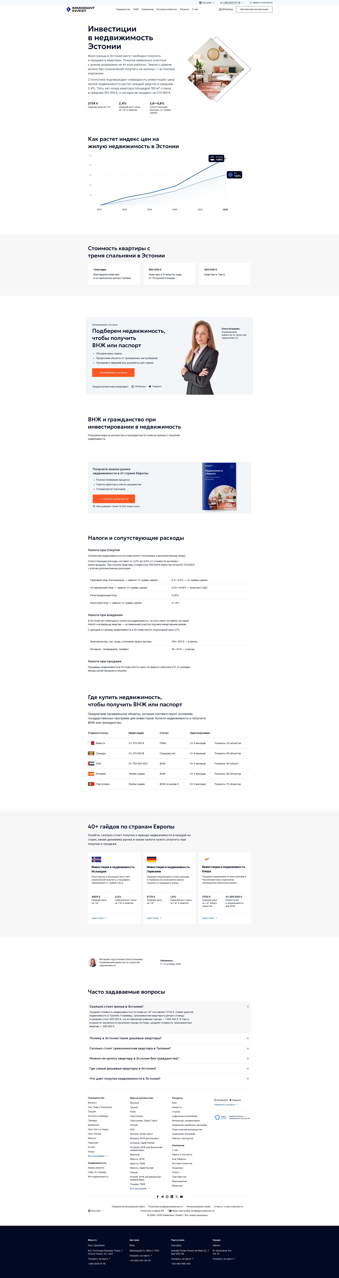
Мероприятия (179, 1181)
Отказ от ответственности (228, 1206)
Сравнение (147, 9)
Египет (91, 1147)
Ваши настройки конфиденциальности (193, 1210)
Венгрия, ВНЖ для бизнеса (144, 1138)
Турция (92, 1111)
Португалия (103, 784)
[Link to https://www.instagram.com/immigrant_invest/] (167, 1196)
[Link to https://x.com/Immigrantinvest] (176, 1196)
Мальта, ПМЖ (137, 1163)
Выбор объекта (96, 1167)
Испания (101, 773)
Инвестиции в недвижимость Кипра (223, 869)
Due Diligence (179, 1159)
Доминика (93, 1125)
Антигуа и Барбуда (98, 1116)
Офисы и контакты (182, 1154)
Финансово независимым (186, 1120)
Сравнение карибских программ (189, 1125)
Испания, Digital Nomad (142, 1143)
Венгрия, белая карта (141, 1134)
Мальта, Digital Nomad (141, 1168)
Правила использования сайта (128, 1206)
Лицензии (177, 1168)
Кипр (132, 1111)
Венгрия (134, 1102)
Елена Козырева (133, 959)
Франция (134, 1154)
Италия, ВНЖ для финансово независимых (145, 1178)
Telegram (236, 1100)
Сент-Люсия (94, 1133)
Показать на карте (98, 1258)
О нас (195, 9)
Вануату (92, 1102)
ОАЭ (98, 763)
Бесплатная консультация (254, 9)
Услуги (175, 1172)
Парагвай (93, 1142)
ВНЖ (136, 9)
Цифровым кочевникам (184, 1116)
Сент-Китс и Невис (98, 1129)
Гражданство (123, 9)
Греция (134, 1107)
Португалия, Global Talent (143, 1120)
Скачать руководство (115, 498)
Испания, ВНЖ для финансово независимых (146, 1148)
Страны (176, 1111)
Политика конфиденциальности (165, 1206)
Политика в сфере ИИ (152, 1210)
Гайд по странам (97, 1172)
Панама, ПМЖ (137, 1184)
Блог (174, 1102)
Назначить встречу (224, 1104)
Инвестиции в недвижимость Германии (168, 869)
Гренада (101, 753)
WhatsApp (227, 9)
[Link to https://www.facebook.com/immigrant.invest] (157, 1196)
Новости (177, 1107)
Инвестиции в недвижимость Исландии (113, 869)
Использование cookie (198, 1206)
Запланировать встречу (113, 372)
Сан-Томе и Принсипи (100, 1107)
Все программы (96, 1156)
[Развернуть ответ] (248, 1006)
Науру (91, 1151)
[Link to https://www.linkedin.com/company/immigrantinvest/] (172, 1196)
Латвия (134, 1125)
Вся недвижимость (98, 1176)
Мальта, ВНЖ (137, 1159)
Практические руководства (187, 1129)
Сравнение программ (183, 1134)
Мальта (100, 743)
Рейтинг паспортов (182, 1138)
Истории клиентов (167, 9)
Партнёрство (179, 1176)
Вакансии (177, 1185)
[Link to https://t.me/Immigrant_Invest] (162, 1196)
